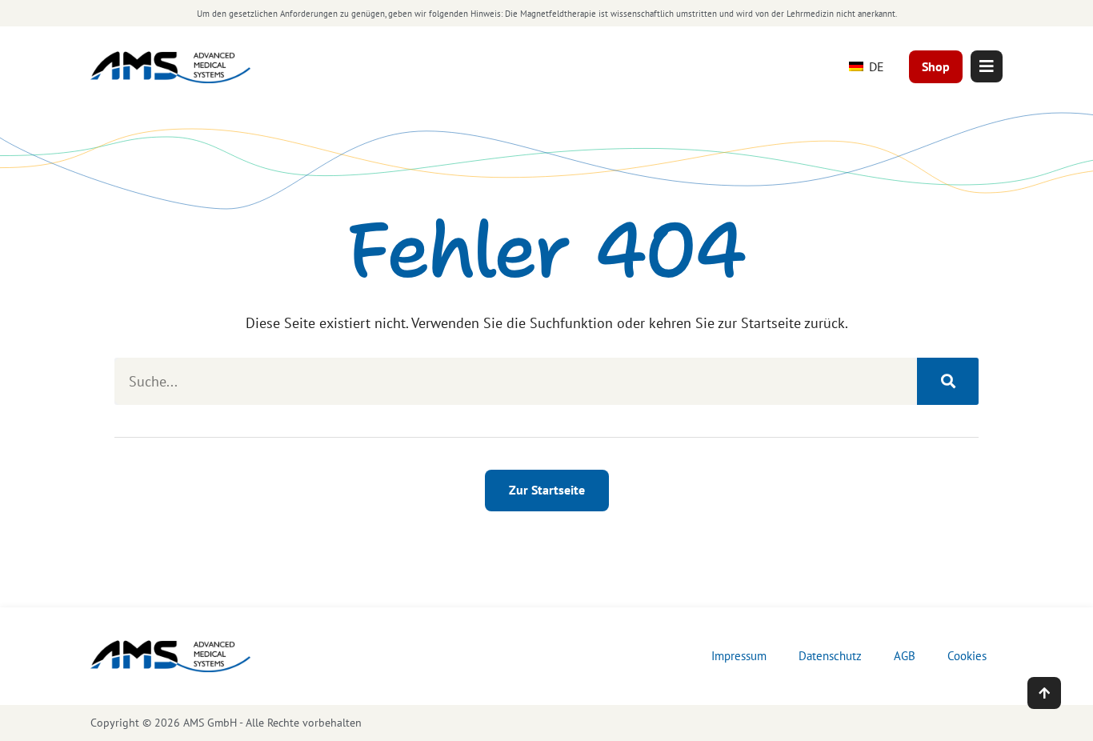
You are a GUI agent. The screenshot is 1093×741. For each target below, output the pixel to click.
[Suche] (948, 381)
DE (875, 66)
